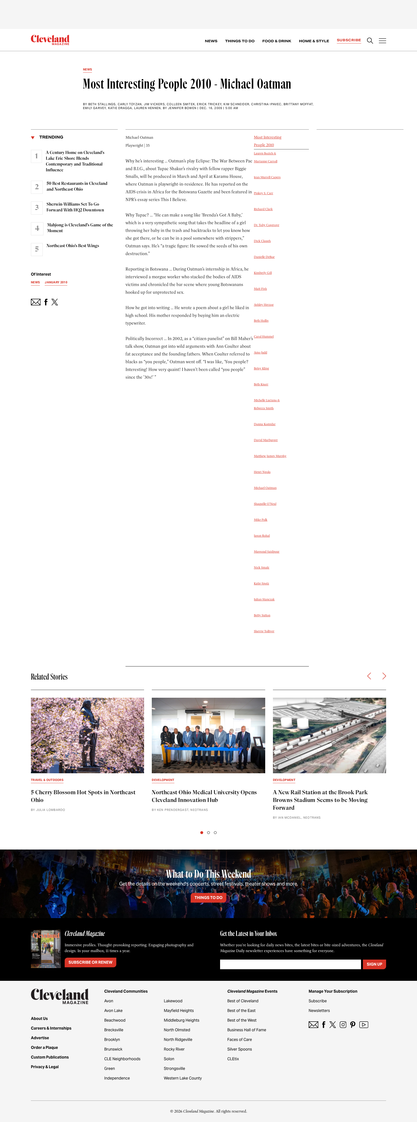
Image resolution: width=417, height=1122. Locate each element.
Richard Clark (263, 209)
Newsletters (319, 1010)
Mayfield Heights (179, 1010)
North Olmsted (177, 1029)
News (211, 41)
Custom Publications (50, 1057)
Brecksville (113, 1029)
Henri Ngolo (262, 472)
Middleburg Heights (181, 1020)
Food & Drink (276, 41)
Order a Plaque (44, 1047)
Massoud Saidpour (266, 552)
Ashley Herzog (264, 305)
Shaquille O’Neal (265, 504)
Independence (117, 1078)
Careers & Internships (51, 1028)
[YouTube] (363, 1024)
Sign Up (374, 964)
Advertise (40, 1037)
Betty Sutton (262, 615)
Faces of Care (239, 1039)
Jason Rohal (262, 536)
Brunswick (113, 1049)
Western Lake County (183, 1078)
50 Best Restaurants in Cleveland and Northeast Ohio (77, 186)
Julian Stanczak (264, 599)
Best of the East (241, 1010)
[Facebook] (323, 1024)
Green (109, 1068)
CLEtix (233, 1058)
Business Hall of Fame (246, 1029)
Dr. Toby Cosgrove (266, 225)
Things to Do (240, 41)
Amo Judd (260, 353)
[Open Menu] (382, 41)
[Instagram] (343, 1024)
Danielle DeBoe (264, 257)
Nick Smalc (261, 568)
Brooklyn (112, 1039)
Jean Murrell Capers (267, 177)
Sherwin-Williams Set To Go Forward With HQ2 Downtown (75, 207)
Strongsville (174, 1068)
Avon (108, 1001)
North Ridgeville (178, 1039)
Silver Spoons (239, 1049)
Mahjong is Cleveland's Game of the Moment (80, 228)
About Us (39, 1018)
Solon (169, 1058)
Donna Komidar (265, 424)
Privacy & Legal (45, 1066)
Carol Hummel (264, 337)
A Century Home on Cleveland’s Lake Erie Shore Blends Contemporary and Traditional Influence (75, 161)
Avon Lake (113, 1010)
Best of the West (242, 1020)
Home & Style (314, 41)
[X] (332, 1024)
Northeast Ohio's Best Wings (73, 246)
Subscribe (349, 40)
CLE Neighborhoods (122, 1058)
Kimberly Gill (263, 273)
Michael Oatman (265, 488)
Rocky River (174, 1049)
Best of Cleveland (242, 1001)
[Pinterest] (352, 1024)
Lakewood (173, 1001)
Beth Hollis (261, 321)
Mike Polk (260, 520)
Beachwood (114, 1020)
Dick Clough (262, 241)
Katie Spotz (261, 583)
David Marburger (266, 440)
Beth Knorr (261, 384)
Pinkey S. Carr (263, 193)
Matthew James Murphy (270, 456)
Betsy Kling (261, 368)
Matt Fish (260, 289)
